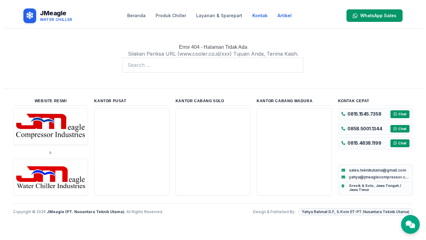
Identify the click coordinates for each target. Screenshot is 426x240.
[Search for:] (213, 65)
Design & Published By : (274, 211)
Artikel (285, 15)
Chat (402, 114)
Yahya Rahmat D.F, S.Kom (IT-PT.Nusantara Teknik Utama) (355, 211)
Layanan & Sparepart (219, 15)
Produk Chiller (171, 15)
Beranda (136, 15)
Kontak (260, 15)
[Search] (295, 65)
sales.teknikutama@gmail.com (377, 170)
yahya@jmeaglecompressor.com (379, 177)
